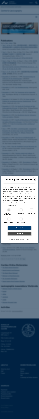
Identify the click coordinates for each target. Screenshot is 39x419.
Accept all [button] (19, 228)
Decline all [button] (19, 233)
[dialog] (19, 209)
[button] (19, 239)
